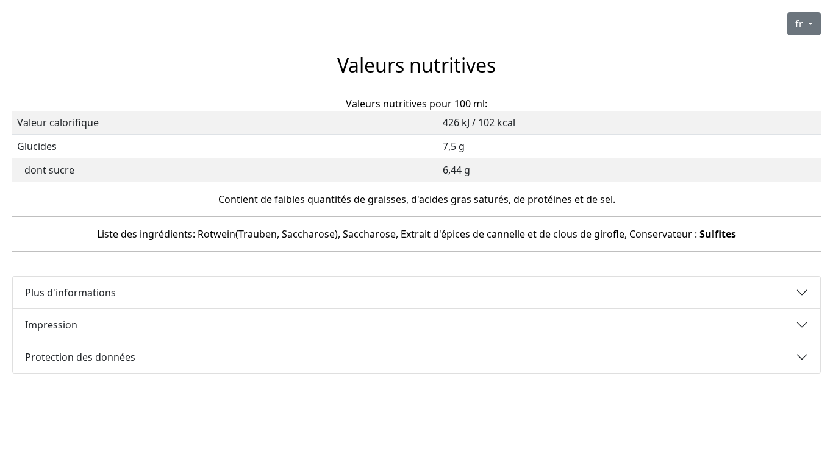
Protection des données (80, 357)
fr (800, 23)
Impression (51, 325)
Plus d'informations (70, 292)
